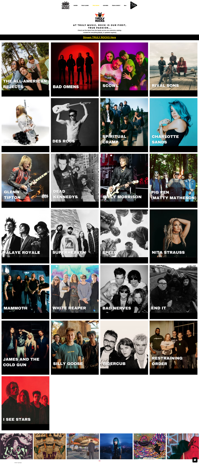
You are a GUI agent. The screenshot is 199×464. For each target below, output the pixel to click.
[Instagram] (99, 461)
